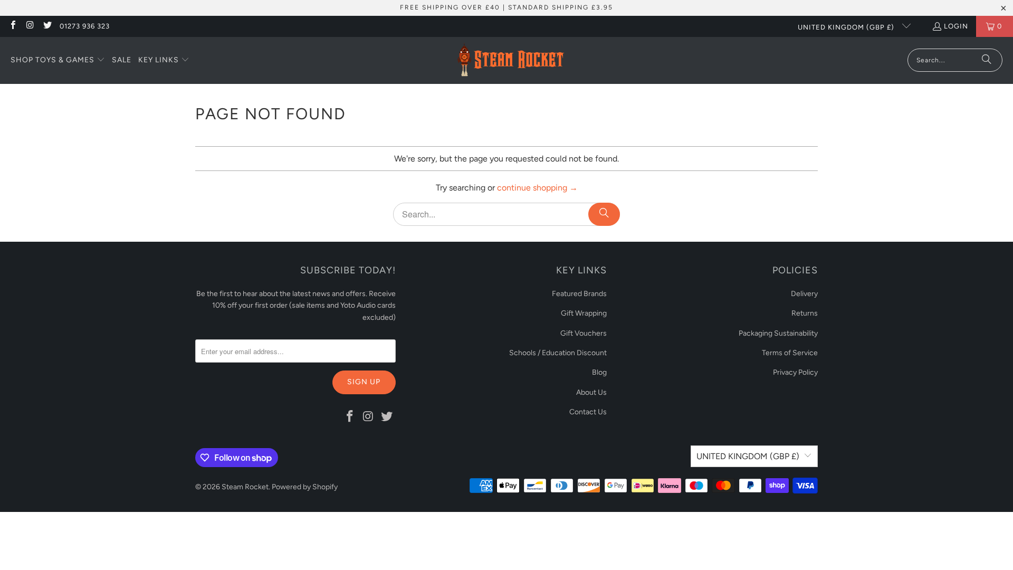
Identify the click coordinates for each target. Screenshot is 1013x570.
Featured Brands (579, 293)
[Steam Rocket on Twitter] (47, 26)
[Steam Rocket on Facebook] (12, 26)
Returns (804, 313)
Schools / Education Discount (558, 352)
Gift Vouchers (583, 333)
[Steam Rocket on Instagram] (29, 26)
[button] (58, 60)
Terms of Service (790, 352)
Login (956, 26)
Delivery (804, 293)
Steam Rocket (245, 486)
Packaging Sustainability (778, 333)
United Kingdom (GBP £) (847, 27)
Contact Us (588, 411)
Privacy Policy (795, 372)
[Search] (986, 60)
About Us (591, 392)
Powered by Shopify (305, 486)
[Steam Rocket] (510, 60)
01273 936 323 (85, 26)
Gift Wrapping (584, 313)
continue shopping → (537, 188)
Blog (599, 372)
